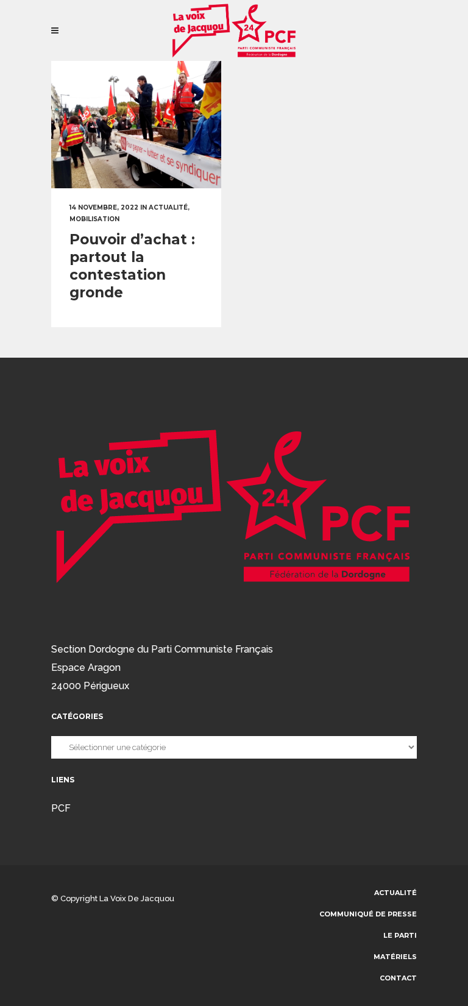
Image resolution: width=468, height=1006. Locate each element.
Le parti (400, 935)
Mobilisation (94, 219)
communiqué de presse (368, 914)
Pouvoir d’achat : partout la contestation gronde (132, 266)
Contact (398, 978)
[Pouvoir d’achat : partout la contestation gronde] (136, 124)
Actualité (395, 892)
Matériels (395, 956)
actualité (168, 207)
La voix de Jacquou (136, 898)
